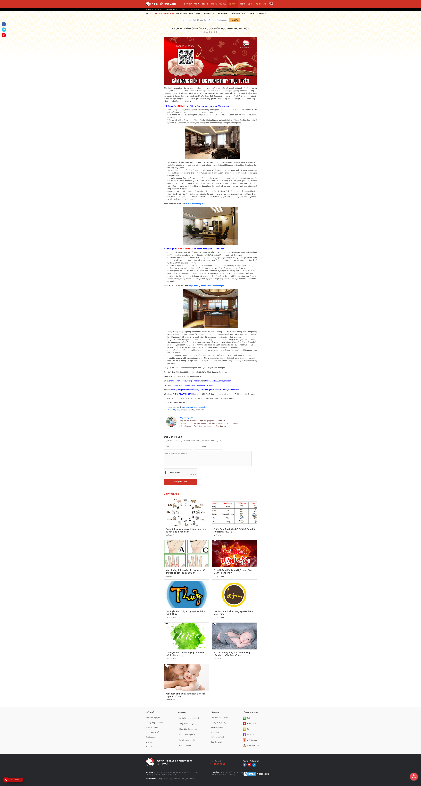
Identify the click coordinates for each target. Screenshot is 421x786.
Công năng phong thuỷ (188, 724)
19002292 (262, 4)
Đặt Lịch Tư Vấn (180, 482)
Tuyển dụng (150, 737)
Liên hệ (149, 742)
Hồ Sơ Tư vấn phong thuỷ (189, 718)
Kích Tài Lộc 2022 (153, 747)
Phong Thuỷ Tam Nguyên (155, 723)
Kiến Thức (160, 9)
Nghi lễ (253, 14)
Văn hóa (262, 14)
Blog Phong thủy (216, 732)
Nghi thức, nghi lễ (217, 742)
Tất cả (148, 14)
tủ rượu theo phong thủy (195, 204)
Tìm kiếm (234, 20)
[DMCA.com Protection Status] (256, 774)
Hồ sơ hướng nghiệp (187, 740)
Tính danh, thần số (239, 14)
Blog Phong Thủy (220, 14)
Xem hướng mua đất (175, 410)
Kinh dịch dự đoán (217, 737)
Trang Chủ (151, 9)
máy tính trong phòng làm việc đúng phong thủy (207, 286)
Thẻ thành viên (152, 727)
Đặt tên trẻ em (185, 746)
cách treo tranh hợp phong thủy (193, 407)
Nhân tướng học (203, 14)
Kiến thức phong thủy (171, 9)
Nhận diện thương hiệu (188, 729)
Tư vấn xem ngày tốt (187, 735)
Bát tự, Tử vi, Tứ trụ (184, 14)
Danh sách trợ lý (152, 732)
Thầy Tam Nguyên (186, 418)
